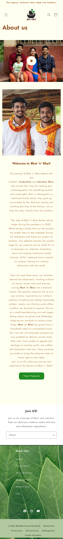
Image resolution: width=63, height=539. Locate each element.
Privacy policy (17, 530)
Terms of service (32, 530)
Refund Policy (22, 486)
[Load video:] (31, 61)
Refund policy (49, 526)
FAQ (18, 493)
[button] (6, 14)
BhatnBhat (20, 526)
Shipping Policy (23, 479)
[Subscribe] (53, 435)
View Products (32, 376)
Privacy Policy (23, 465)
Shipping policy (48, 530)
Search (19, 459)
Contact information (33, 535)
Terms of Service (24, 472)
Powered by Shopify (32, 526)
